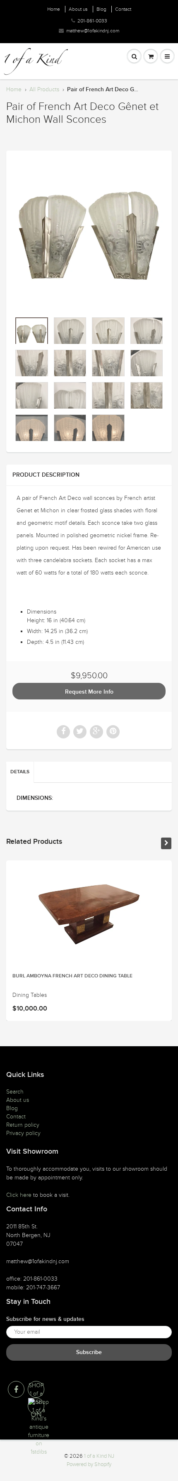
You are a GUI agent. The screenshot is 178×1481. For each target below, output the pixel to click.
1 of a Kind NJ (99, 1456)
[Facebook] (16, 1389)
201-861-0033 (92, 21)
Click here (18, 1194)
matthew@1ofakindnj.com (92, 31)
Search (15, 1091)
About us (78, 9)
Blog (101, 9)
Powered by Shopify (89, 1464)
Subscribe (89, 1352)
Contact (123, 9)
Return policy (22, 1124)
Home (53, 9)
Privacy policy (23, 1133)
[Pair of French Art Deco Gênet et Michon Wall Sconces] (89, 235)
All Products (44, 89)
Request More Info (89, 692)
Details (19, 772)
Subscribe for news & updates (45, 1319)
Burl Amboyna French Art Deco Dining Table (72, 976)
